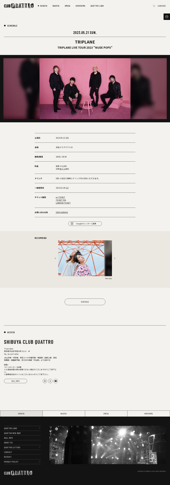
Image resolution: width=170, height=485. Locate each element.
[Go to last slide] (55, 258)
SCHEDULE (12, 25)
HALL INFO (15, 381)
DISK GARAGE (62, 212)
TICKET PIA (61, 200)
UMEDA (106, 413)
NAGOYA (64, 413)
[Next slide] (115, 258)
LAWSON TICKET (63, 203)
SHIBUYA (21, 413)
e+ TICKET (60, 197)
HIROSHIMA (148, 413)
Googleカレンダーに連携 (86, 223)
